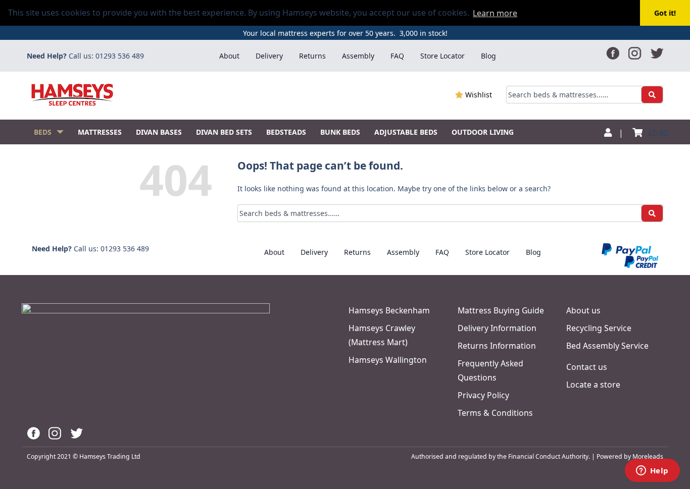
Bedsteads (286, 132)
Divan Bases (159, 132)
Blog (488, 56)
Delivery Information (497, 328)
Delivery (269, 56)
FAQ (397, 56)
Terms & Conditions (495, 412)
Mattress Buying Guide (501, 310)
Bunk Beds (340, 132)
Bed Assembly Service (607, 345)
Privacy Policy (483, 395)
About (229, 56)
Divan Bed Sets (224, 132)
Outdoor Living (483, 132)
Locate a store (593, 384)
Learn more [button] (495, 13)
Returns (312, 56)
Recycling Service (598, 328)
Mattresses (100, 132)
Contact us (586, 366)
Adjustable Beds (405, 132)
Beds (43, 132)
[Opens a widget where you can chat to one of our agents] (652, 471)
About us (583, 310)
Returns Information (497, 345)
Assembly (358, 56)
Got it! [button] (665, 13)
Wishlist (477, 94)
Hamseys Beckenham (389, 310)
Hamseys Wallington (388, 359)
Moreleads (647, 456)
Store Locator (442, 56)
